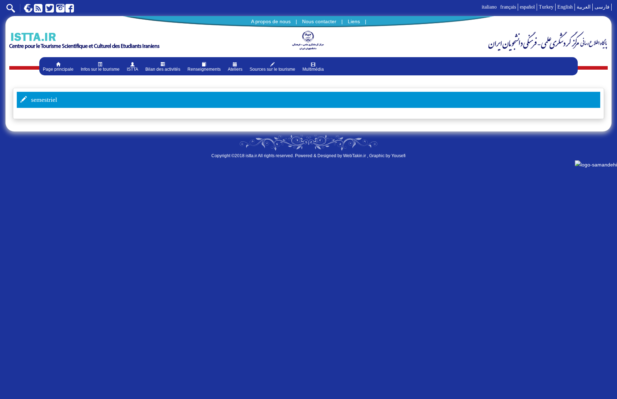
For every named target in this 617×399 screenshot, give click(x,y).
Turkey (546, 7)
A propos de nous (271, 21)
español (527, 7)
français (508, 7)
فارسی (602, 7)
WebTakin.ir (354, 155)
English (565, 7)
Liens (354, 21)
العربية (584, 7)
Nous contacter (319, 21)
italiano (489, 7)
